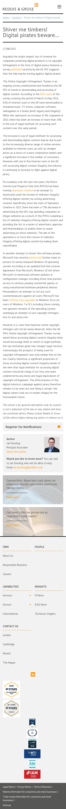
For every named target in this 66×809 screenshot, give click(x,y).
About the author (16, 451)
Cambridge (9, 644)
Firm (6, 547)
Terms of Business (42, 786)
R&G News (41, 604)
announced (35, 257)
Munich (7, 653)
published (16, 69)
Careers (7, 574)
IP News (39, 595)
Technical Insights (45, 613)
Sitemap (7, 805)
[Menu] (59, 7)
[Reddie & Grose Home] (20, 7)
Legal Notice (9, 786)
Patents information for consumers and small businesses (30, 791)
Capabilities (11, 586)
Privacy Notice (24, 786)
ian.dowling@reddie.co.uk (27, 467)
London (7, 635)
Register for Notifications (24, 427)
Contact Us (10, 626)
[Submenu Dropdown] (17, 595)
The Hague (9, 662)
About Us (8, 555)
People (39, 547)
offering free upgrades (22, 300)
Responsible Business (15, 565)
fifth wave (46, 94)
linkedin (33, 674)
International (10, 613)
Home (6, 17)
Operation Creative (22, 190)
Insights (16, 17)
